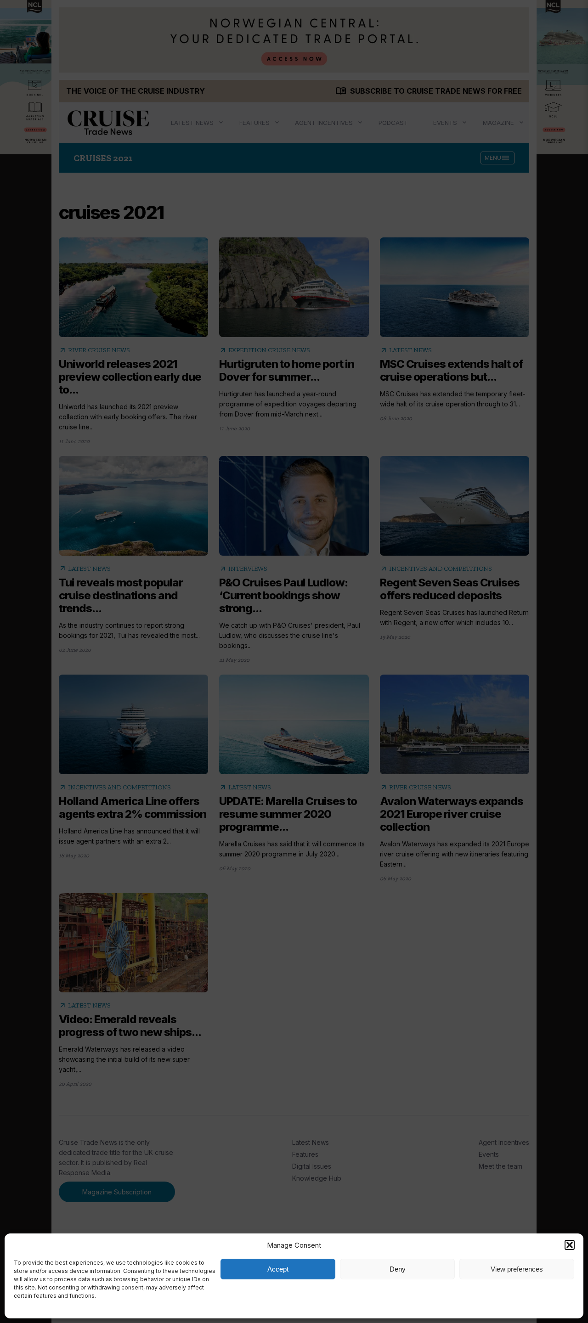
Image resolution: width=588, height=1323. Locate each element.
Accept (277, 1269)
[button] (569, 1245)
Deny (398, 1269)
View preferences (517, 1269)
